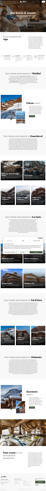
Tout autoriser (36, 252)
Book (43, 1)
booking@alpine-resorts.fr (5, 482)
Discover (32, 116)
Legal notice (19, 489)
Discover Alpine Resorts (18, 480)
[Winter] (39, 1)
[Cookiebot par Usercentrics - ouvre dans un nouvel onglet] (39, 238)
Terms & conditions (28, 489)
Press (15, 484)
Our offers (16, 481)
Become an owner (26, 483)
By (44, 489)
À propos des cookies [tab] (36, 240)
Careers (24, 480)
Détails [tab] (23, 240)
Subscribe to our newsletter (40, 482)
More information (17, 479)
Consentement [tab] (9, 240)
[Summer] (37, 1)
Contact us (2, 483)
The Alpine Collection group (26, 482)
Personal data (23, 489)
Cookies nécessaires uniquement (10, 252)
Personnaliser (22, 252)
